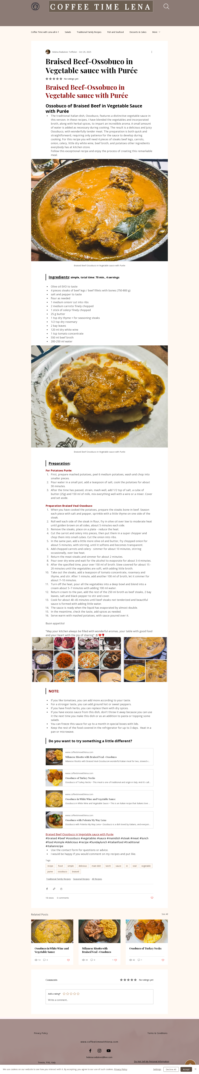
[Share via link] (54, 888)
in (127, 865)
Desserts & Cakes (138, 32)
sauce (118, 865)
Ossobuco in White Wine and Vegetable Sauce (52, 950)
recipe (50, 865)
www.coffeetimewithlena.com (99, 1041)
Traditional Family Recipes (89, 32)
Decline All (171, 1069)
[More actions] (151, 52)
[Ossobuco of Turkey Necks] (147, 931)
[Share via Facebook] (47, 888)
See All (165, 914)
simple (71, 865)
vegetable (146, 865)
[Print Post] (61, 888)
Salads (68, 32)
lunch (108, 865)
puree (50, 871)
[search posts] (164, 6)
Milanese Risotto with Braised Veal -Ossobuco (96, 950)
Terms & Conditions (157, 1033)
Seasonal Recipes (81, 879)
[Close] (195, 1069)
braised (75, 871)
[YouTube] (108, 1050)
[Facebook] (90, 1050)
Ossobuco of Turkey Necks (145, 948)
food (60, 865)
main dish (96, 865)
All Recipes (97, 879)
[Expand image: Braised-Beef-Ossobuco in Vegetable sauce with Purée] (72, 641)
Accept (186, 1069)
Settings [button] (157, 1069)
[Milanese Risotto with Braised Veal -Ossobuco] (100, 931)
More (154, 32)
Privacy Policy (120, 1069)
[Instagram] (99, 1050)
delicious (83, 865)
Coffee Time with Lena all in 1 (45, 32)
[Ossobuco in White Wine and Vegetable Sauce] (52, 931)
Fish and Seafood (115, 32)
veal (135, 865)
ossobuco (62, 871)
